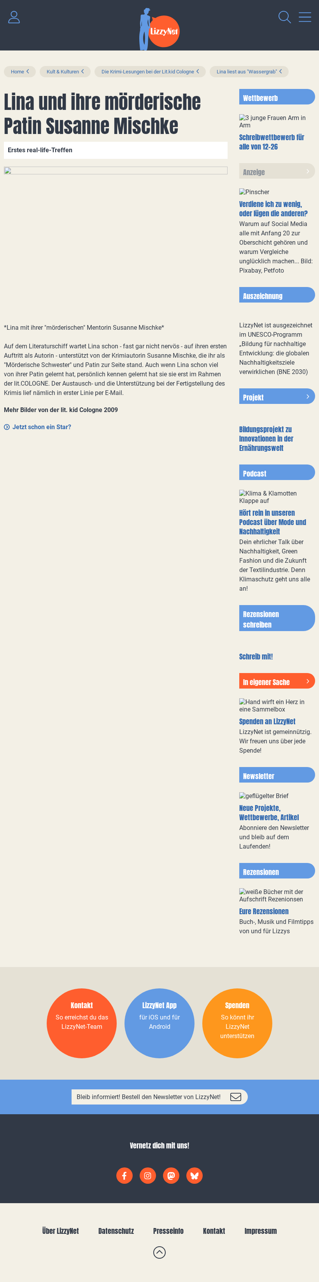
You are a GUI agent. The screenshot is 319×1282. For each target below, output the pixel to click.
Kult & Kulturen (63, 72)
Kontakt (214, 1231)
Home (17, 72)
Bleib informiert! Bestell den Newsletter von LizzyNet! (149, 1097)
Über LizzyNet (60, 1231)
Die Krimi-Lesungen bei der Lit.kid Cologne (148, 72)
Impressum (261, 1231)
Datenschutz (116, 1231)
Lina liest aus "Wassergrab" (247, 72)
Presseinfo (168, 1231)
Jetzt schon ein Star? (41, 427)
